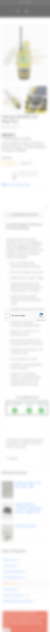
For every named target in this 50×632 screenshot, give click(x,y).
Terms (42, 320)
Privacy (38, 320)
